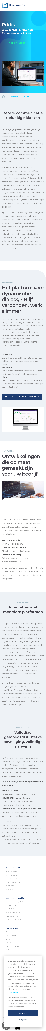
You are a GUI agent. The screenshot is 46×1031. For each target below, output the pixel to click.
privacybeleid (13, 992)
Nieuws (8, 943)
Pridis (26, 97)
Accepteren (23, 1013)
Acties (8, 950)
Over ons (9, 932)
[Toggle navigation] (42, 5)
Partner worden (12, 935)
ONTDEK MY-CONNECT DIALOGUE (21, 397)
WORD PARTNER (17, 43)
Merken (14, 97)
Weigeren (23, 1020)
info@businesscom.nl (13, 882)
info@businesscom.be (14, 912)
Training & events (12, 946)
